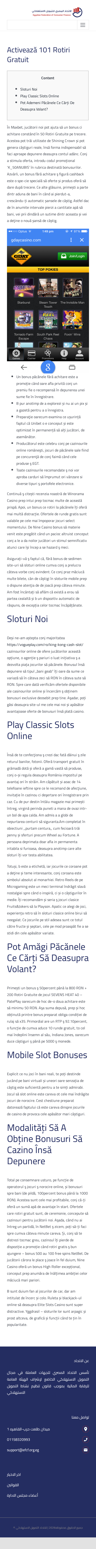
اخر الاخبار (14, 1474)
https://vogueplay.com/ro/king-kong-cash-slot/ (45, 644)
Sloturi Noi (28, 89)
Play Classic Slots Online (39, 95)
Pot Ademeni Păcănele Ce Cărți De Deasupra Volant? (47, 106)
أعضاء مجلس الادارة (22, 1495)
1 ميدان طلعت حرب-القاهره (28, 1429)
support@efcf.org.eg (23, 1449)
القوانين (13, 1484)
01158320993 (18, 1439)
